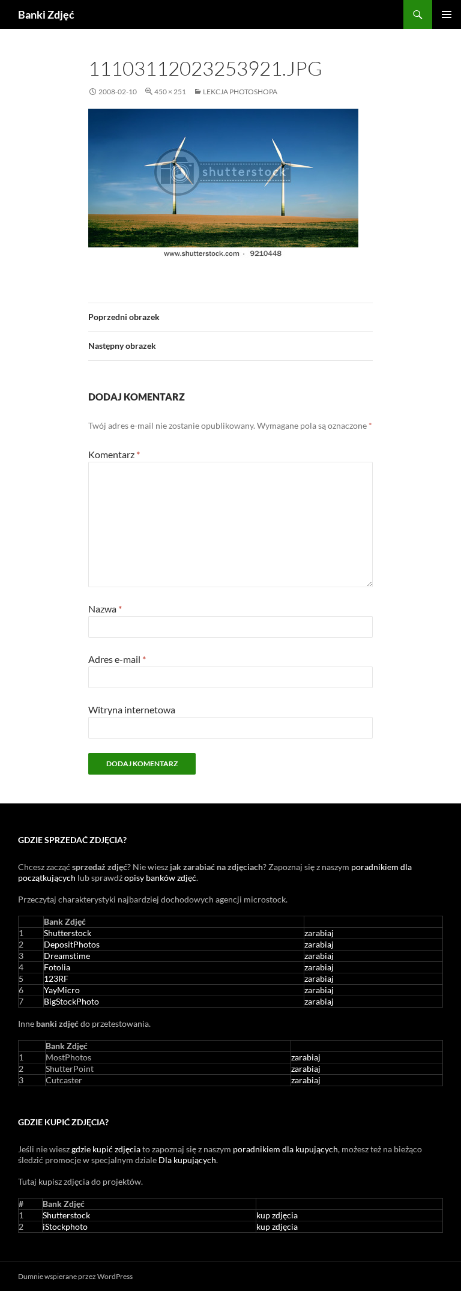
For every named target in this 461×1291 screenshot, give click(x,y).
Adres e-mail (117, 659)
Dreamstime (67, 956)
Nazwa (105, 608)
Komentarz (114, 454)
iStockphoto (65, 1226)
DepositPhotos (72, 944)
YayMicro (62, 990)
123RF (56, 978)
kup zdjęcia (277, 1215)
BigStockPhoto (71, 1001)
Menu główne (446, 14)
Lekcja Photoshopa (240, 91)
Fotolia (57, 967)
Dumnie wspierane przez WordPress (75, 1276)
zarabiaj (319, 933)
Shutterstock (67, 933)
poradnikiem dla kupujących (285, 1149)
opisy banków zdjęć (160, 877)
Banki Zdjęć (46, 14)
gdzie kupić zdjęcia (105, 1149)
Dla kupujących (187, 1160)
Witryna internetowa (131, 709)
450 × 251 (170, 91)
